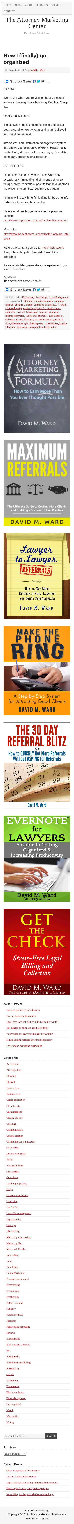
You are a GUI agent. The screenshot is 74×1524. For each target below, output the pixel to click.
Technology (42, 297)
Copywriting (12, 1147)
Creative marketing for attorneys (23, 1010)
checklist (19, 304)
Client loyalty (13, 1106)
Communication (14, 1129)
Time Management (58, 297)
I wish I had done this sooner (21, 1016)
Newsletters (12, 1267)
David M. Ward (37, 70)
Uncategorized (13, 1404)
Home (7, 5)
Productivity (28, 297)
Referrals (11, 1320)
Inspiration (11, 1201)
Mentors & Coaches (16, 1249)
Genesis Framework (52, 1514)
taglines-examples (14, 315)
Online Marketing (15, 1273)
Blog (17, 5)
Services (56, 5)
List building (13, 1231)
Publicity (11, 1309)
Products (42, 5)
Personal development (17, 1279)
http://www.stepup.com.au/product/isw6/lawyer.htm (35, 220)
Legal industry (13, 1219)
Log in (44, 1518)
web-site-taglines (14, 319)
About (28, 5)
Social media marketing (18, 1362)
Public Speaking (14, 1303)
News (9, 1261)
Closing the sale (14, 1117)
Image (9, 1189)
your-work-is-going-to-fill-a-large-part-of (37, 327)
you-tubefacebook (42, 319)
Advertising (12, 1064)
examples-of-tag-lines (45, 304)
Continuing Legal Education (20, 1141)
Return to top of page (37, 1510)
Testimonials (12, 1386)
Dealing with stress (16, 1153)
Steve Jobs (32, 312)
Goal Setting (12, 1171)
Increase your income (17, 1195)
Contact (9, 11)
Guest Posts (12, 1177)
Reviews (10, 1332)
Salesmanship (13, 1338)
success (10, 1374)
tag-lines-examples (49, 312)
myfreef (21, 312)
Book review (12, 1088)
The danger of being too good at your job (27, 1027)
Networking (12, 1255)
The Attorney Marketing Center (37, 23)
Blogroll (10, 1082)
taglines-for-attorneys (37, 315)
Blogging (11, 1076)
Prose (33, 1514)
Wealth (9, 1410)
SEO (8, 1350)
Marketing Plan (14, 1243)
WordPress (32, 1518)
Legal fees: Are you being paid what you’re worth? (32, 1022)
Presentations (13, 1285)
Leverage (11, 1225)
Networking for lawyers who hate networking (30, 1034)
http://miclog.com (52, 247)
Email (9, 1159)
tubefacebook (56, 315)
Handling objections (16, 1183)
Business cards (13, 1094)
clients (29, 304)
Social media (13, 1356)
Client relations (14, 1112)
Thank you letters (15, 1392)
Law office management (18, 1213)
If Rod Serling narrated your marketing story (29, 1039)
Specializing (12, 1368)
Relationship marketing (18, 1326)
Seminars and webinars (18, 1344)
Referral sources (14, 1314)
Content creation (14, 1135)
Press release (12, 1291)
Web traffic (12, 1416)
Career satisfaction (15, 1100)
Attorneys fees (13, 1070)
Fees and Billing (14, 1165)
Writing (27, 319)
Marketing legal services (18, 1237)
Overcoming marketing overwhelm (24, 1046)
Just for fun (12, 1207)
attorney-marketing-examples (39, 301)
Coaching (11, 1123)
